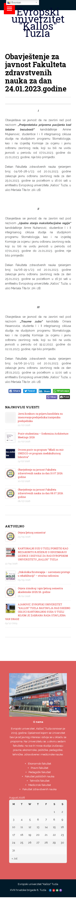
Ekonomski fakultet (39, 763)
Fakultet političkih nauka (39, 776)
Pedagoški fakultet (40, 772)
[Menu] (9, 8)
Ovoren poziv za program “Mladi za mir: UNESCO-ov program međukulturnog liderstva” (41, 453)
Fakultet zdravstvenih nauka (39, 789)
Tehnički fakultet (39, 780)
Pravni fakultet (39, 767)
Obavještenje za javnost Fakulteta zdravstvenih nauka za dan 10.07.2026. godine (40, 473)
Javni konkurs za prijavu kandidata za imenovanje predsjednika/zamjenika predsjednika (40, 417)
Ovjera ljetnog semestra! (32, 532)
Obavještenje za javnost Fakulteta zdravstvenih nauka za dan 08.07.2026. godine (40, 493)
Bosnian (16, 2)
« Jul (14, 858)
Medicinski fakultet (39, 785)
